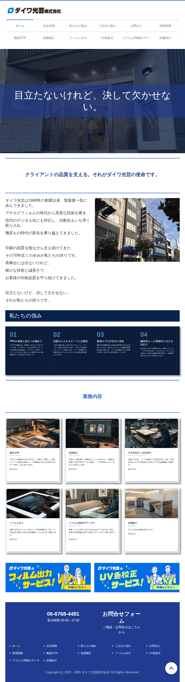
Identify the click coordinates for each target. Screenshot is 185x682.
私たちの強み (78, 26)
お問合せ (136, 26)
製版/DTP (20, 38)
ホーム (20, 26)
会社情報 (49, 26)
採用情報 (165, 26)
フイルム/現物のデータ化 (136, 38)
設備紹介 (165, 38)
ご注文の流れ (107, 26)
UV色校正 (107, 38)
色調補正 (49, 38)
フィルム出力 (78, 38)
